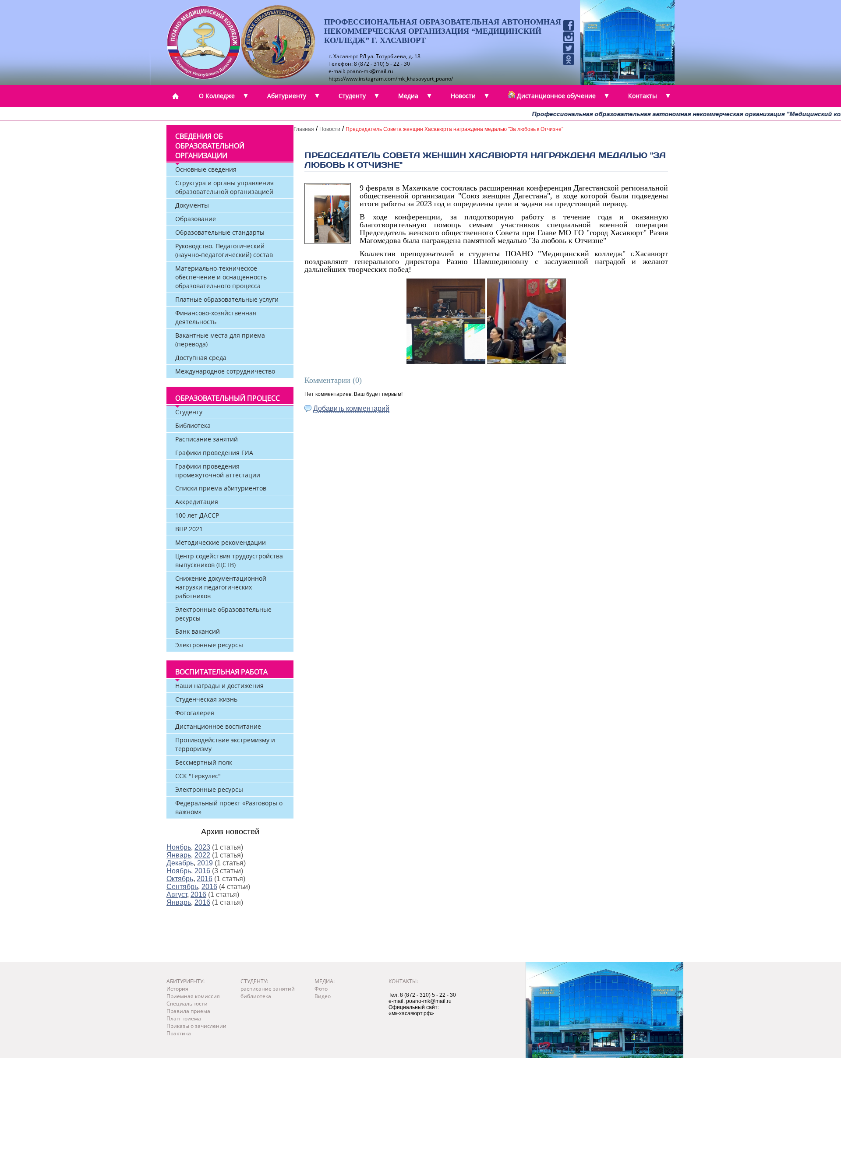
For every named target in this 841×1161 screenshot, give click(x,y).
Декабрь (180, 863)
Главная (303, 129)
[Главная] (175, 96)
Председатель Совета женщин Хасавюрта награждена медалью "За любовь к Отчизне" (454, 129)
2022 (202, 855)
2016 (202, 871)
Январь (178, 855)
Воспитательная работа (221, 672)
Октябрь (179, 878)
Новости (329, 129)
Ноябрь (178, 847)
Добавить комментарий (351, 408)
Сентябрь (182, 886)
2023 (202, 847)
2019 (205, 863)
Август (176, 894)
